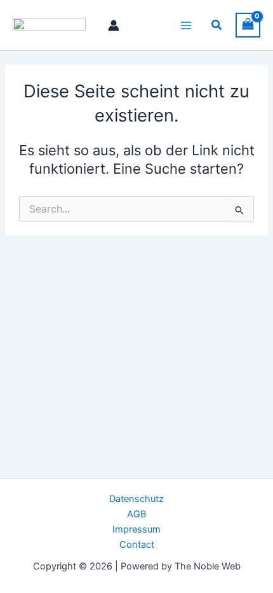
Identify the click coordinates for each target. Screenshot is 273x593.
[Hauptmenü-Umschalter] (186, 25)
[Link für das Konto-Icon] (113, 25)
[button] (217, 25)
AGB (136, 514)
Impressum (136, 529)
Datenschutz (136, 499)
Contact (136, 544)
